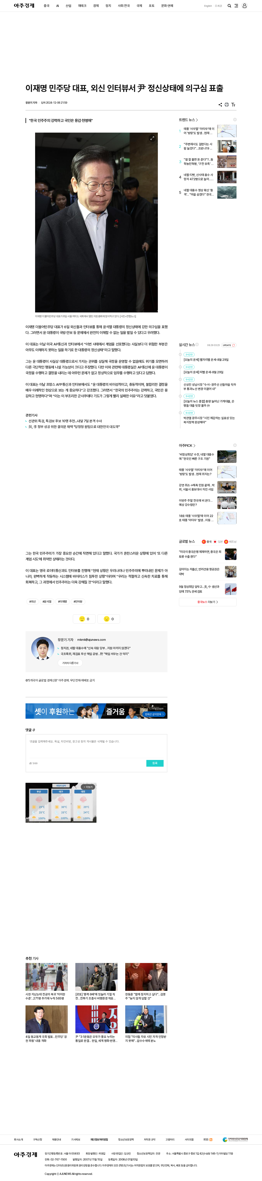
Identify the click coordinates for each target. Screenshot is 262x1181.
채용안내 (56, 1139)
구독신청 (37, 1139)
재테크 (82, 6)
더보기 (197, 603)
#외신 (32, 601)
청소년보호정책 (126, 1139)
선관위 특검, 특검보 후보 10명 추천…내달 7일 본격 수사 (65, 421)
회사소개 (18, 1139)
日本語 (218, 5)
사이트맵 (189, 1139)
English (208, 5)
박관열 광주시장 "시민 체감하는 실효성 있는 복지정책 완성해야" (209, 420)
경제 (96, 6)
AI (57, 6)
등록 (154, 763)
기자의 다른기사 (70, 663)
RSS (206, 1139)
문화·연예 (167, 6)
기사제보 (75, 1139)
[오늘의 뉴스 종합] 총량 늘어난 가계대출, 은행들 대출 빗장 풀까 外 (209, 403)
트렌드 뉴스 (187, 120)
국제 (139, 6)
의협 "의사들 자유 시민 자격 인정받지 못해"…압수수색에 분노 (145, 1039)
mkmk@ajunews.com (91, 640)
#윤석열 (47, 601)
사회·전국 (124, 6)
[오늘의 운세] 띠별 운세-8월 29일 (203, 372)
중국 (46, 6)
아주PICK (185, 445)
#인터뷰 (78, 601)
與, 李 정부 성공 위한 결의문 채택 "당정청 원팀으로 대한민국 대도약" (74, 427)
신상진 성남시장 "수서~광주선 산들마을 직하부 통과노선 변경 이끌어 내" (210, 387)
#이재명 (62, 601)
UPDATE (227, 345)
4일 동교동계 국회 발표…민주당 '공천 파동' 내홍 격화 (46, 1039)
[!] (234, 119)
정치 (108, 6)
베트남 (232, 541)
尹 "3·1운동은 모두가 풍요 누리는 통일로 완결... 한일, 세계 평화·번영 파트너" (95, 1039)
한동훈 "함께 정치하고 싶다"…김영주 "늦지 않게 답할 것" (145, 996)
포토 (151, 6)
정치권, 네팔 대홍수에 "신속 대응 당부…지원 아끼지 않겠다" (95, 648)
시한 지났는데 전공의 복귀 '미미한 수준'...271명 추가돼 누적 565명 (45, 996)
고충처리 (170, 1139)
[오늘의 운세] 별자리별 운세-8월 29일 (206, 360)
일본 (220, 541)
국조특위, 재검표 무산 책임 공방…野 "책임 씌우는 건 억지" (95, 654)
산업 (68, 6)
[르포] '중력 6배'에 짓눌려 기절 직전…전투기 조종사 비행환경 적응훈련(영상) (95, 996)
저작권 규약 (149, 1139)
